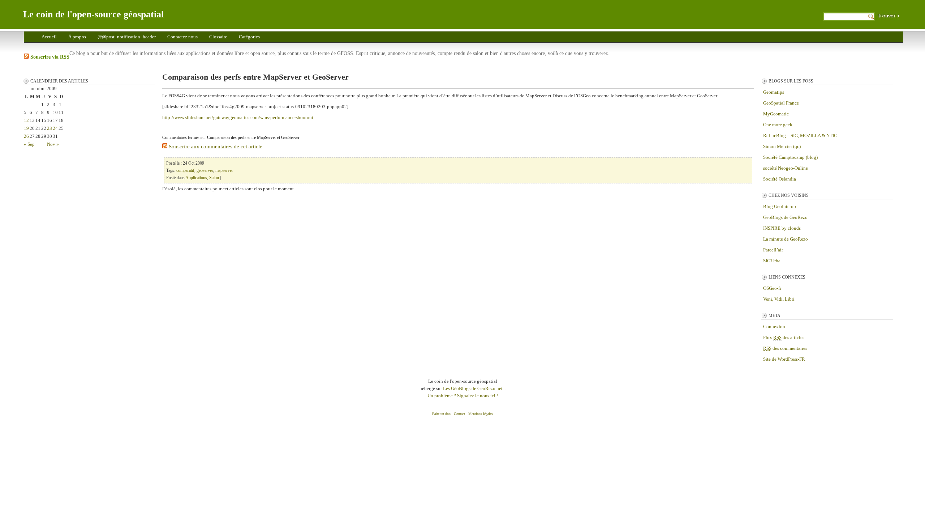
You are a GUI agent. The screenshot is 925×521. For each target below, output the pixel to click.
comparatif (185, 170)
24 (55, 128)
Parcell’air (773, 250)
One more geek (777, 124)
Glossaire (218, 36)
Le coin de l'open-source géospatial (93, 14)
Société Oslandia (779, 179)
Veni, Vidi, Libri (779, 299)
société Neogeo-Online (785, 168)
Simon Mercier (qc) (782, 146)
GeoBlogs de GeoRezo (785, 217)
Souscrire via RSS (49, 57)
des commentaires (785, 348)
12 (26, 120)
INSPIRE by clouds (782, 228)
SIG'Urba (771, 260)
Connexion (774, 326)
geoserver (205, 170)
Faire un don (441, 414)
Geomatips (773, 92)
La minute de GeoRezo (785, 239)
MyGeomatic (776, 114)
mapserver (224, 170)
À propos (77, 36)
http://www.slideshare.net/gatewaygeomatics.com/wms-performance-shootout (237, 117)
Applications (196, 177)
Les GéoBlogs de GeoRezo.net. (474, 388)
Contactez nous (182, 36)
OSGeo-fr (772, 288)
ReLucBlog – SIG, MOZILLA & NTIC (800, 135)
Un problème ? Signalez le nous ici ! (462, 395)
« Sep (29, 144)
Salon (214, 177)
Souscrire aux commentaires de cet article (214, 146)
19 (26, 128)
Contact (459, 414)
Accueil (49, 36)
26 (26, 136)
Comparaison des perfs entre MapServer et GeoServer (255, 76)
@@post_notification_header (127, 36)
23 (49, 128)
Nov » (53, 144)
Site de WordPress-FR (784, 359)
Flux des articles (783, 337)
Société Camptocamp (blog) (790, 157)
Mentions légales (480, 414)
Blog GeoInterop (779, 206)
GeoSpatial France (781, 103)
